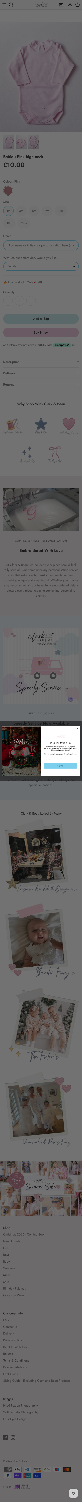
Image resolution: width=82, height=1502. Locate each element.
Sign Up (60, 766)
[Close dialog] (77, 728)
